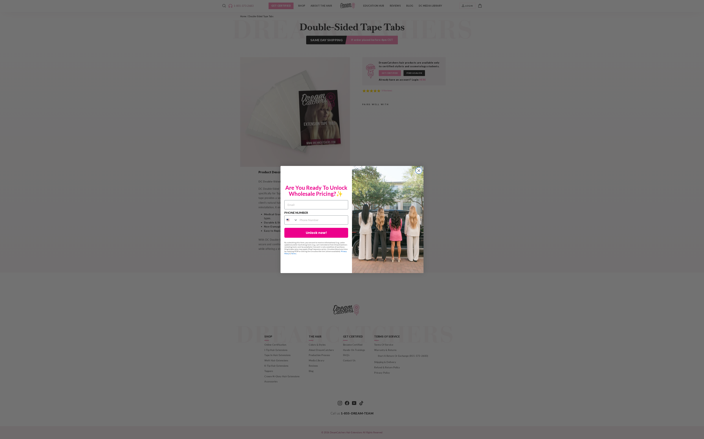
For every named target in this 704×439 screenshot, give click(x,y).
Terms (293, 253)
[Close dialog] (419, 170)
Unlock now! (316, 232)
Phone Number (296, 212)
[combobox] (291, 220)
